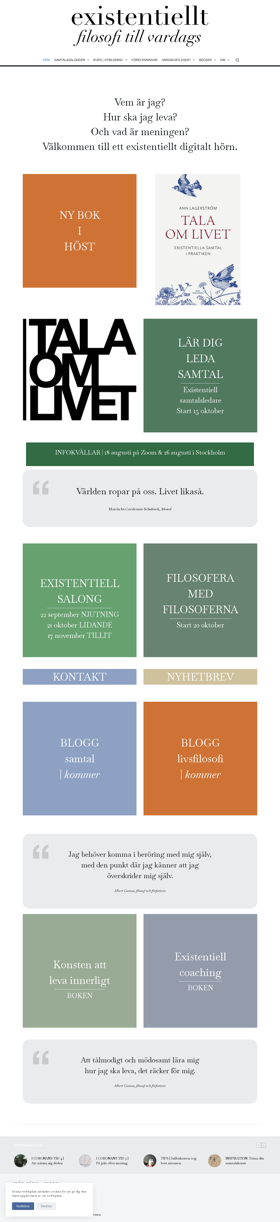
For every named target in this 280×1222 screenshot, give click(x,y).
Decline (46, 1206)
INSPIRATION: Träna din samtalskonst (245, 1160)
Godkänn (23, 1206)
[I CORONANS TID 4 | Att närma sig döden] (20, 1160)
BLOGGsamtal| (80, 758)
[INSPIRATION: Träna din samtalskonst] (214, 1160)
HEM (46, 60)
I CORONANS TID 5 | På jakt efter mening (112, 1160)
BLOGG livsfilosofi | (200, 758)
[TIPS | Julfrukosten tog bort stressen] (149, 1160)
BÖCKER (205, 60)
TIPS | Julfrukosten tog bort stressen (178, 1160)
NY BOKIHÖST (79, 230)
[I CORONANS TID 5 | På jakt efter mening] (85, 1160)
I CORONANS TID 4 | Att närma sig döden (48, 1160)
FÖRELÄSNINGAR (144, 60)
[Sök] (237, 60)
